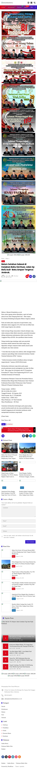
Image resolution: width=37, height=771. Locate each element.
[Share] (34, 276)
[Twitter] (27, 435)
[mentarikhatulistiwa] (7, 2)
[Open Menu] (31, 3)
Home (3, 261)
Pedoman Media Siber (7, 746)
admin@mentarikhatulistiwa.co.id (13, 699)
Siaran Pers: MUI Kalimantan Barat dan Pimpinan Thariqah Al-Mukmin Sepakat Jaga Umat (21, 659)
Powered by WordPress (7, 766)
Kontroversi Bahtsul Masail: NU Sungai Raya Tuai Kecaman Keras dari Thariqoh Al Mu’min (21, 645)
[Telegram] (30, 435)
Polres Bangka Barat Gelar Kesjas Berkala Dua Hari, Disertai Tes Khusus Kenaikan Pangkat (26, 456)
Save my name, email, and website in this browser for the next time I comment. (18, 536)
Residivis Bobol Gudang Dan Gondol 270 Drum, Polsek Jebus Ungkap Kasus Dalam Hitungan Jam (26, 493)
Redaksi (3, 749)
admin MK (8, 275)
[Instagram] (16, 756)
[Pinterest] (9, 756)
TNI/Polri (10, 424)
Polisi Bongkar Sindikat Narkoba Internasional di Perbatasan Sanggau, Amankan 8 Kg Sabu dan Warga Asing (27, 475)
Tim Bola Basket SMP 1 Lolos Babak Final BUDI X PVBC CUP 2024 (21, 652)
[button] (28, 3)
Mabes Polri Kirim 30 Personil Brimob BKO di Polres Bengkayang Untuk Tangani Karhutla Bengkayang (9, 456)
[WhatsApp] (34, 435)
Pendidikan (5, 727)
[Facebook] (23, 435)
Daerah (4, 487)
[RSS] (19, 756)
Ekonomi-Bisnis (7, 733)
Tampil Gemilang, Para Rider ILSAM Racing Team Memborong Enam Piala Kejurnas (21, 666)
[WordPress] (12, 756)
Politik (4, 730)
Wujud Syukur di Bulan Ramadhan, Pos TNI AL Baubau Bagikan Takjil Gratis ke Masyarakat (9, 475)
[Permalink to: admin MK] (3, 276)
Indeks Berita (4, 743)
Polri (2, 714)
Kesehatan (5, 736)
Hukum (3, 712)
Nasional (3, 717)
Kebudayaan (4, 709)
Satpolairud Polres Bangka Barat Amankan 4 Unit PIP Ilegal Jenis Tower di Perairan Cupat (9, 493)
